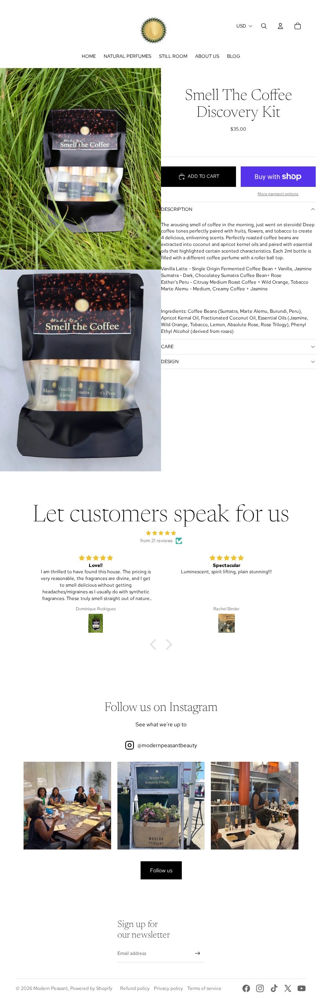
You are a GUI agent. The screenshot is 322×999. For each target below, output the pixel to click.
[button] (155, 644)
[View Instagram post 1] (67, 805)
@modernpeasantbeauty (167, 745)
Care (167, 346)
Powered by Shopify (91, 988)
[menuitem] (89, 56)
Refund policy (135, 988)
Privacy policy (168, 988)
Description (176, 209)
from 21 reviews (156, 540)
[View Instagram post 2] (161, 805)
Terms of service (204, 988)
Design (170, 361)
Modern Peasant (50, 988)
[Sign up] (198, 953)
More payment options (278, 193)
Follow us (161, 870)
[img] (161, 533)
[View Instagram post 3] (254, 805)
